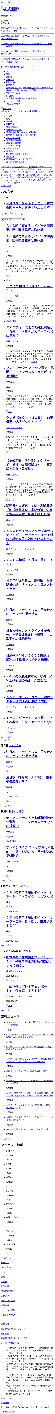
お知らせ (5, 111)
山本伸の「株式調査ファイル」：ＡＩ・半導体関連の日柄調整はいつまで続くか (29, 961)
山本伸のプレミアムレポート (19, 996)
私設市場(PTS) (12, 127)
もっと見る (6, 2)
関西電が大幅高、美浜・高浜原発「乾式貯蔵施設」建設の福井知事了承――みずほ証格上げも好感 (29, 510)
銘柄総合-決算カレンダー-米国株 (21, 90)
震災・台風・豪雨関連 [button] (20, 177)
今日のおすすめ (13, 148)
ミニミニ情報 (12, 296)
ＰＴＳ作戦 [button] (31, 180)
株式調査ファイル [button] (20, 167)
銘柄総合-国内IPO (14, 88)
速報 (8, 119)
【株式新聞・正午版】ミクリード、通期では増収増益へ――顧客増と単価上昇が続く (29, 465)
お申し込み (19, 67)
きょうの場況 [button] (14, 183)
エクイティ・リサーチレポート (20, 549)
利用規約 (10, 156)
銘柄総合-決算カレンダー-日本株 (38, 88)
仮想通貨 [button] (27, 175)
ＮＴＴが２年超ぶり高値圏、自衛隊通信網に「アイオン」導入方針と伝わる (29, 584)
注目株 (9, 121)
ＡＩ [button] (35, 169)
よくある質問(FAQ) (15, 162)
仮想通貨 (10, 686)
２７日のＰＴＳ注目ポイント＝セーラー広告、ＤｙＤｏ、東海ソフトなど (29, 921)
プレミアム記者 (13, 138)
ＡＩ (8, 251)
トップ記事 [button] (6, 167)
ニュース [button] (34, 172)
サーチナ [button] (14, 172)
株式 (8, 902)
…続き (30, 271)
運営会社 (10, 151)
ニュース (10, 246)
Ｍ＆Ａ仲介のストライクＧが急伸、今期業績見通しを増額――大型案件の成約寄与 (29, 634)
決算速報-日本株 (13, 98)
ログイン (29, 67)
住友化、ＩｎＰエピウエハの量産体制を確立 (26, 1071)
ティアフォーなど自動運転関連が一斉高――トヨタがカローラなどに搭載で (29, 331)
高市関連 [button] (35, 177)
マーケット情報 (13, 146)
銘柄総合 (5, 1296)
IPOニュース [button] (43, 169)
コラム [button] (21, 172)
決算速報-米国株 (29, 98)
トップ (9, 116)
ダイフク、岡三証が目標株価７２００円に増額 (27, 1129)
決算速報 (5, 1305)
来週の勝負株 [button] (37, 175)
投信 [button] (30, 169)
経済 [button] (27, 172)
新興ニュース (12, 341)
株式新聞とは (7, 67)
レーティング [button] (43, 167)
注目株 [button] (19, 175)
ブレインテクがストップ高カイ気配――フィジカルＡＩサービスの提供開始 (30, 372)
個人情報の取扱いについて (18, 154)
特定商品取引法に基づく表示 (19, 159)
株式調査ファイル (14, 971)
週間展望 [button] (33, 167)
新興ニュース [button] (44, 172)
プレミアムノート (14, 427)
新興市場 (10, 124)
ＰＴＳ (9, 907)
